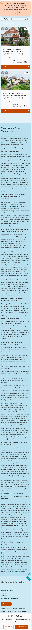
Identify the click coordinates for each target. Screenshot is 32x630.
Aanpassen (8, 626)
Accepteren (20, 626)
